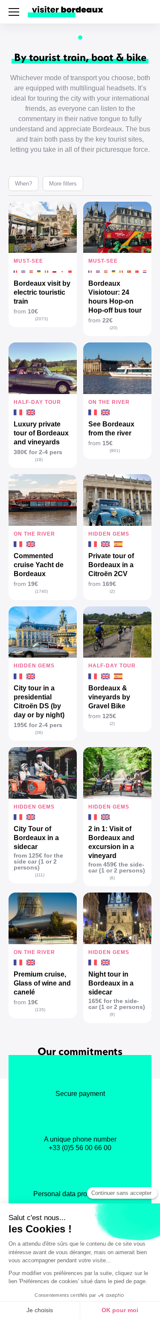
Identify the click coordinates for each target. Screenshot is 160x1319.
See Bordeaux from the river (111, 428)
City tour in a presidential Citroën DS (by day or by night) (39, 701)
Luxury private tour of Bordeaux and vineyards (41, 433)
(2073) (41, 318)
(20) (113, 327)
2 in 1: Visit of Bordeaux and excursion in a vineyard (111, 842)
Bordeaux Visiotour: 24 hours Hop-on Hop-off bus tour (115, 297)
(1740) (41, 591)
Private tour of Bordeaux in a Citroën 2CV (111, 564)
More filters (63, 183)
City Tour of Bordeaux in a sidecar (36, 837)
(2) (112, 591)
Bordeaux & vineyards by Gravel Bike (109, 697)
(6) (112, 877)
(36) (39, 732)
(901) (115, 450)
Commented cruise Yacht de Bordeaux (39, 564)
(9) (112, 1014)
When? (23, 183)
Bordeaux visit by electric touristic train (42, 292)
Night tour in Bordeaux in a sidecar (111, 983)
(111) (39, 875)
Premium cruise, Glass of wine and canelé (42, 983)
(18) (39, 459)
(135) (40, 1009)
